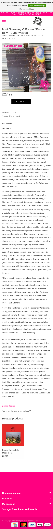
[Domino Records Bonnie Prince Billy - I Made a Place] (13, 435)
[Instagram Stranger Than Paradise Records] (34, 480)
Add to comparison (21, 411)
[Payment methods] (14, 524)
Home (4, 36)
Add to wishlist (7, 411)
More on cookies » (27, 9)
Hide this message (37, 6)
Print (31, 411)
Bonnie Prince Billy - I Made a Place (11, 451)
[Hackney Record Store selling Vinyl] (47, 21)
